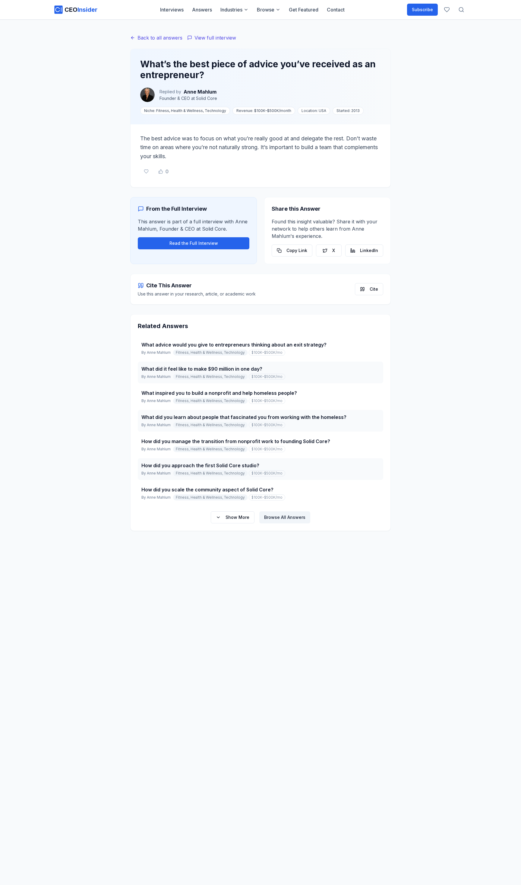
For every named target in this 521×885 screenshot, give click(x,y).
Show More (237, 517)
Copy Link (296, 250)
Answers (202, 10)
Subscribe (422, 9)
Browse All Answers (284, 517)
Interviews (172, 10)
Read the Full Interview (193, 243)
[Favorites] (446, 9)
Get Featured (303, 10)
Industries (231, 10)
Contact (336, 10)
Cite (374, 289)
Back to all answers (159, 38)
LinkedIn (369, 250)
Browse (265, 10)
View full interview (215, 38)
